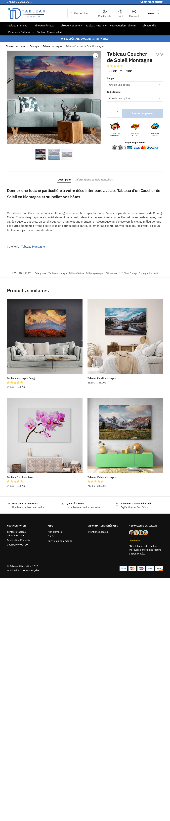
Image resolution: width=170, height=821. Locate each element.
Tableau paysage (94, 273)
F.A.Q (120, 15)
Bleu (126, 273)
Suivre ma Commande (60, 541)
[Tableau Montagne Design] (45, 336)
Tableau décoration (16, 46)
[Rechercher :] (79, 13)
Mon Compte (104, 15)
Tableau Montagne (33, 246)
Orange (133, 273)
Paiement (134, 15)
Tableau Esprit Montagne (101, 378)
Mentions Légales (98, 531)
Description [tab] (64, 179)
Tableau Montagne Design (21, 378)
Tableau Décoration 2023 (24, 566)
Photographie (145, 273)
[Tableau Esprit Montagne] (125, 336)
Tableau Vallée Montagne (101, 477)
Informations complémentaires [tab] (94, 179)
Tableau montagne (52, 46)
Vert (156, 273)
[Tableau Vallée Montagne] (125, 435)
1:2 (121, 273)
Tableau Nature (77, 273)
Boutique (34, 46)
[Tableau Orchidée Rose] (45, 435)
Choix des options (44, 393)
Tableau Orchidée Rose (20, 477)
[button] (95, 55)
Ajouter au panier (142, 113)
